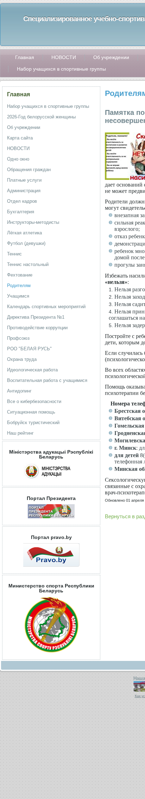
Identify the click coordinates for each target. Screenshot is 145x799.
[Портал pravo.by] (51, 568)
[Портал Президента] (51, 520)
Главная (18, 94)
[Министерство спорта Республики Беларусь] (51, 654)
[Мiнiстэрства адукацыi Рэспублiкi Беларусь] (51, 481)
